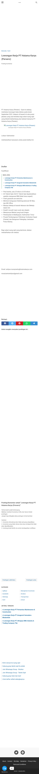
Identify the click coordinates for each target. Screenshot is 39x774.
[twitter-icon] (16, 752)
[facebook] (5, 323)
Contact (9, 761)
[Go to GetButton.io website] (5, 772)
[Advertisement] (19, 28)
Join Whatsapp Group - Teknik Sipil (14, 673)
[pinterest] (19, 323)
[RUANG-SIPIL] (19, 2)
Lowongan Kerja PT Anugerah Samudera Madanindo (20, 183)
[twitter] (12, 323)
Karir (3, 600)
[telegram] (34, 323)
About (4, 761)
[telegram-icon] (23, 752)
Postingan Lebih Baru (9, 580)
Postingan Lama (31, 580)
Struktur (23, 594)
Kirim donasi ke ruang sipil (11, 663)
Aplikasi (4, 591)
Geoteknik (5, 594)
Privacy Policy (32, 761)
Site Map (16, 761)
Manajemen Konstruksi (27, 591)
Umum (23, 600)
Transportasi (24, 597)
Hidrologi (5, 597)
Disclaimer (23, 761)
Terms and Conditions (19, 764)
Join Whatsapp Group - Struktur (12, 669)
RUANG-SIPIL (22, 771)
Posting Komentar (6, 63)
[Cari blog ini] (36, 2)
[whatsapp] (26, 323)
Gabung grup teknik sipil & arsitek (13, 666)
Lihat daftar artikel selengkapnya (13, 679)
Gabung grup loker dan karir (11, 676)
